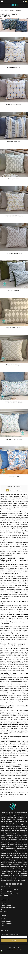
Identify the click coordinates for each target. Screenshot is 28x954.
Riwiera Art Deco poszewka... (14, 104)
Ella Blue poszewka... (14, 476)
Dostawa (3, 910)
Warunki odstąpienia (6, 921)
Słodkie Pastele (17, 950)
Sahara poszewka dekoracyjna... (14, 216)
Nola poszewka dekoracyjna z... (14, 327)
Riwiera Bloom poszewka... (14, 67)
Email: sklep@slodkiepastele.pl (10, 894)
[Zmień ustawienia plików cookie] (2, 951)
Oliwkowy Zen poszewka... (14, 290)
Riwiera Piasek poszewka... (14, 141)
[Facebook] (16, 947)
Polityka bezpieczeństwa (7, 905)
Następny (20, 490)
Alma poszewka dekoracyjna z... (14, 365)
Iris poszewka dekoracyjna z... (14, 253)
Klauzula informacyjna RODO (8, 907)
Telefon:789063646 (7, 892)
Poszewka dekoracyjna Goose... (14, 402)
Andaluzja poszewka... (14, 179)
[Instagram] (18, 947)
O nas (2, 925)
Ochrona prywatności (6, 923)
